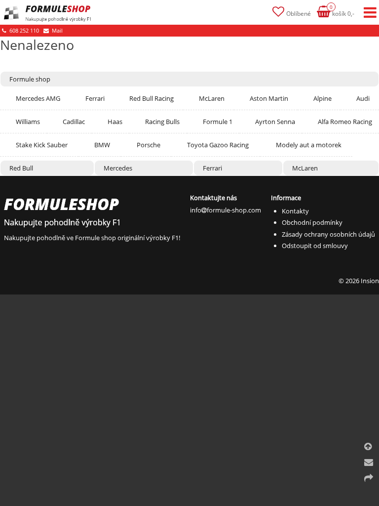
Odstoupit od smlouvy (315, 245)
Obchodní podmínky (312, 222)
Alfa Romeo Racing (345, 121)
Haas (115, 121)
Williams (28, 121)
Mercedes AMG (38, 98)
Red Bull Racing (151, 98)
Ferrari (95, 98)
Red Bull (21, 168)
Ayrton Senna (275, 121)
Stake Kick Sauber (42, 144)
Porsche (148, 144)
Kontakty (295, 211)
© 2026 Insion (359, 280)
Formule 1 (217, 121)
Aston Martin (269, 98)
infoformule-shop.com (225, 210)
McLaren (212, 98)
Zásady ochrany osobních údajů (328, 234)
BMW (102, 144)
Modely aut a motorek (308, 144)
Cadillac (74, 121)
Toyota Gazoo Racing (218, 144)
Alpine (322, 98)
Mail (56, 30)
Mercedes (118, 168)
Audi (363, 98)
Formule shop (29, 79)
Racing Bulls (162, 121)
